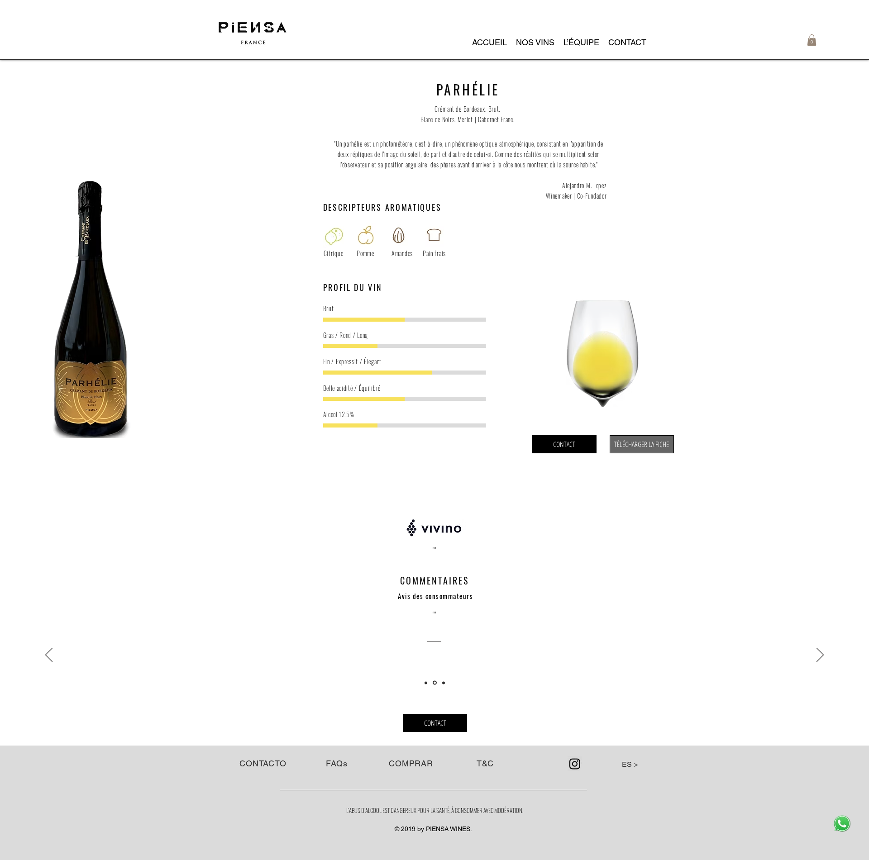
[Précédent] (49, 655)
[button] (535, 42)
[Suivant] (820, 655)
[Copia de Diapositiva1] (435, 683)
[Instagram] (575, 763)
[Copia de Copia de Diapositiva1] (443, 682)
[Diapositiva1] (426, 682)
